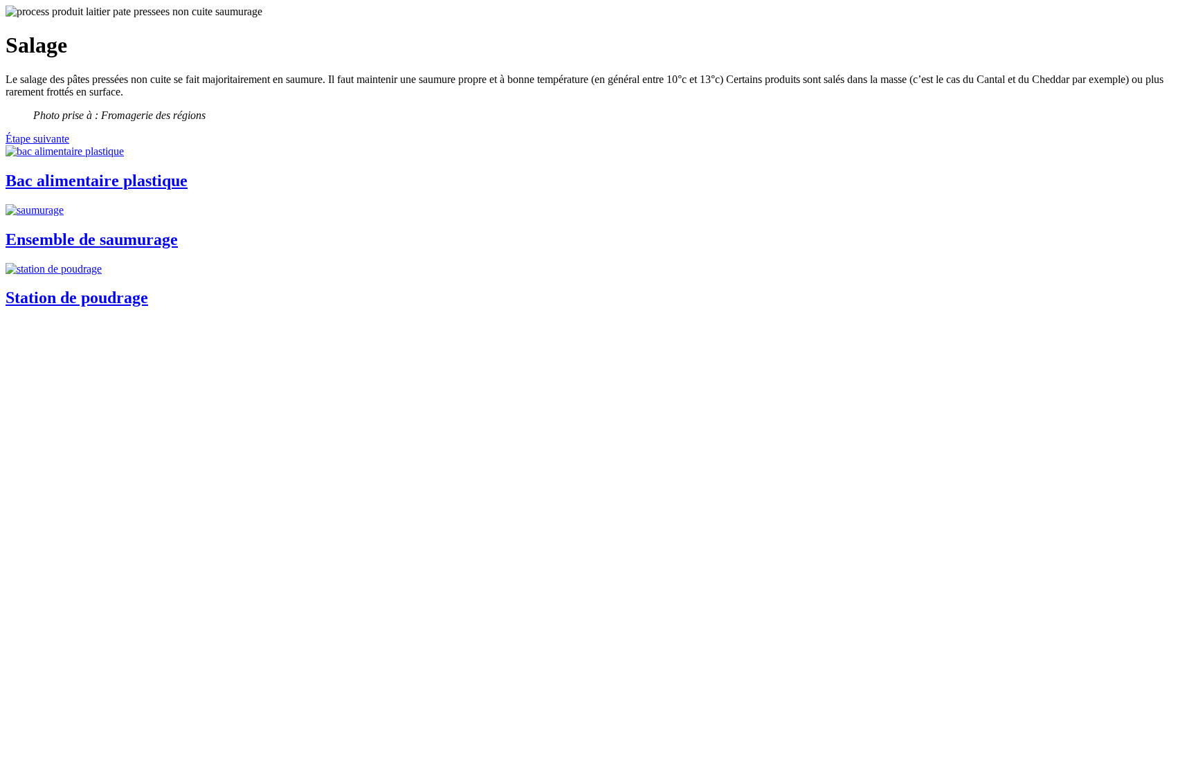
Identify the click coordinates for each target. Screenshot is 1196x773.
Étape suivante (37, 139)
